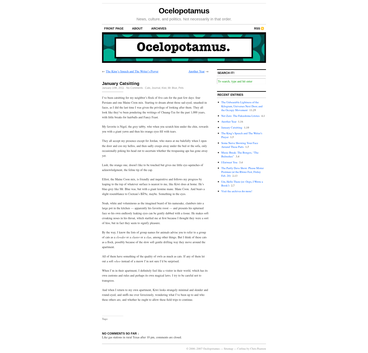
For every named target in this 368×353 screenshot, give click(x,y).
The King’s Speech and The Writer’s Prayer (132, 71)
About (137, 28)
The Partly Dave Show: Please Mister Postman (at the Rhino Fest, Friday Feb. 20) (242, 172)
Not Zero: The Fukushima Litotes (240, 116)
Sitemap (228, 348)
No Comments (134, 87)
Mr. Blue (172, 87)
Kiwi (164, 87)
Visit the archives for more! (236, 191)
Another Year (196, 71)
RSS (257, 28)
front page (114, 28)
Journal (156, 87)
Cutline (241, 348)
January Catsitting (231, 127)
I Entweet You (229, 162)
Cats (147, 87)
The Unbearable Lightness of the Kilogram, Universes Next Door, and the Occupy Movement (242, 106)
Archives (158, 28)
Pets (181, 87)
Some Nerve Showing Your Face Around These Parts (239, 145)
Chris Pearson (258, 348)
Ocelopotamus (184, 10)
